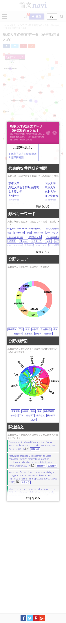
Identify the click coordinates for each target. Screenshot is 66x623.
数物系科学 (46, 329)
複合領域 (18, 333)
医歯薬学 (12, 329)
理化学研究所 (53, 196)
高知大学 (13, 200)
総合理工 (29, 333)
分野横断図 (16, 157)
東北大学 (50, 191)
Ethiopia (23, 241)
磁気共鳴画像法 (53, 228)
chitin (48, 241)
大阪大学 (50, 183)
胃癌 (9, 232)
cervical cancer (58, 249)
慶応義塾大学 (16, 204)
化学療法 (29, 245)
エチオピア (36, 241)
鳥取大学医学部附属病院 (23, 187)
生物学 (35, 329)
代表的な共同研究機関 (22, 153)
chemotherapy (14, 245)
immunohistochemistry (18, 249)
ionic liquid (41, 245)
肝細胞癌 (11, 241)
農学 (55, 329)
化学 (27, 329)
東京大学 (50, 187)
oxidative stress (15, 236)
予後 (29, 232)
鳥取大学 (35, 449)
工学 (21, 329)
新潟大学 (50, 204)
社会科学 (48, 333)
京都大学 (13, 183)
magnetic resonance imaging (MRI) (24, 228)
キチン (58, 241)
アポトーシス (52, 232)
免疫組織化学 (40, 249)
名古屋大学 (15, 191)
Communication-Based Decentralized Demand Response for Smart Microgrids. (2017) (32, 446)
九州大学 (13, 196)
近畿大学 (50, 200)
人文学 (33, 419)
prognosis (19, 232)
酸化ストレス (35, 236)
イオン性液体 (55, 245)
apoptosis (38, 232)
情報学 (38, 333)
